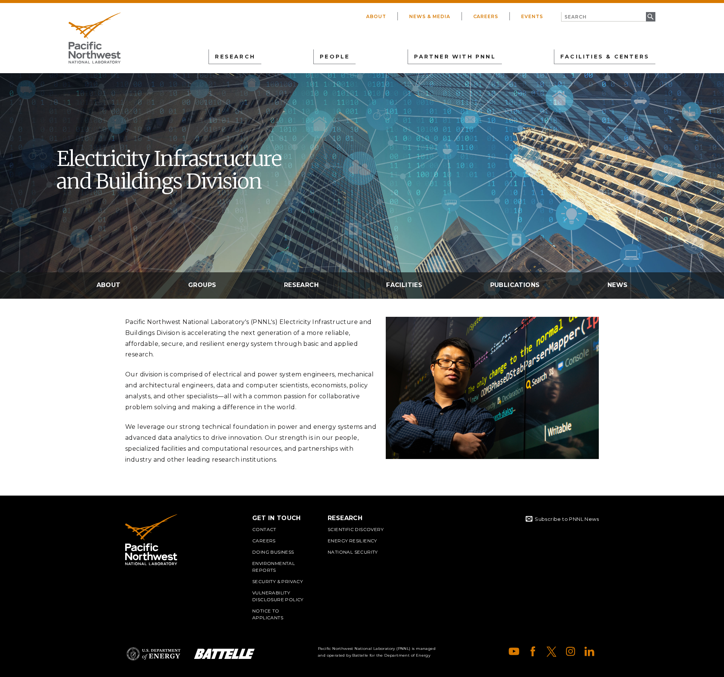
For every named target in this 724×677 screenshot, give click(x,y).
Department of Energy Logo (153, 653)
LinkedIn (589, 651)
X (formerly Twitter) (551, 651)
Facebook (532, 651)
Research (301, 285)
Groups (202, 285)
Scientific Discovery (355, 529)
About (376, 16)
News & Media (429, 16)
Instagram (570, 651)
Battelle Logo (224, 654)
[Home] (95, 38)
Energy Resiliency (352, 540)
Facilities (404, 285)
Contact (264, 529)
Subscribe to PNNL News (567, 519)
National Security (353, 552)
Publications (515, 285)
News (617, 285)
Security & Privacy (277, 581)
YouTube (514, 651)
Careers (486, 16)
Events (532, 16)
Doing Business (273, 552)
